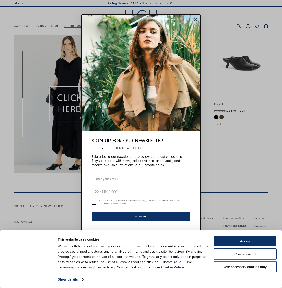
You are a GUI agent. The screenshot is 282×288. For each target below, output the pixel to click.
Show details (68, 279)
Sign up (141, 216)
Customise (242, 254)
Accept (245, 241)
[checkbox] (94, 202)
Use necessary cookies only (245, 267)
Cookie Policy (172, 267)
